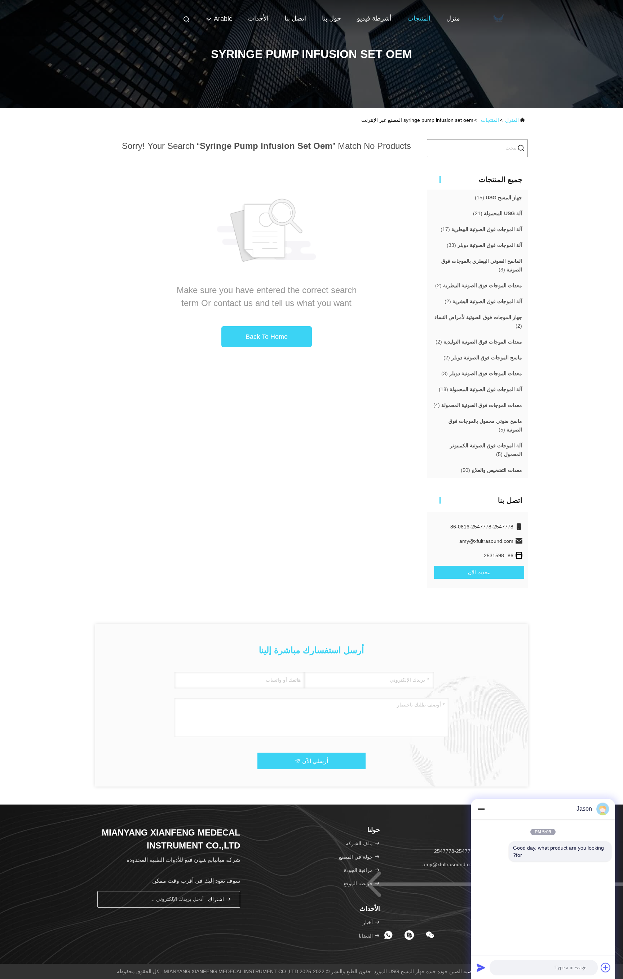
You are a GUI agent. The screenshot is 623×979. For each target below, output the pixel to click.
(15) (498, 197)
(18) (480, 389)
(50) (491, 470)
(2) (478, 285)
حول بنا (331, 18)
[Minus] (481, 809)
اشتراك (216, 899)
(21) (497, 213)
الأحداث (258, 18)
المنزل (512, 120)
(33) (484, 245)
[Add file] (606, 967)
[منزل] (499, 18)
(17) (481, 229)
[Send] (481, 967)
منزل (453, 18)
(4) (477, 405)
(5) (485, 425)
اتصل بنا (295, 18)
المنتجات (418, 18)
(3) (481, 265)
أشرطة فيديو (374, 18)
